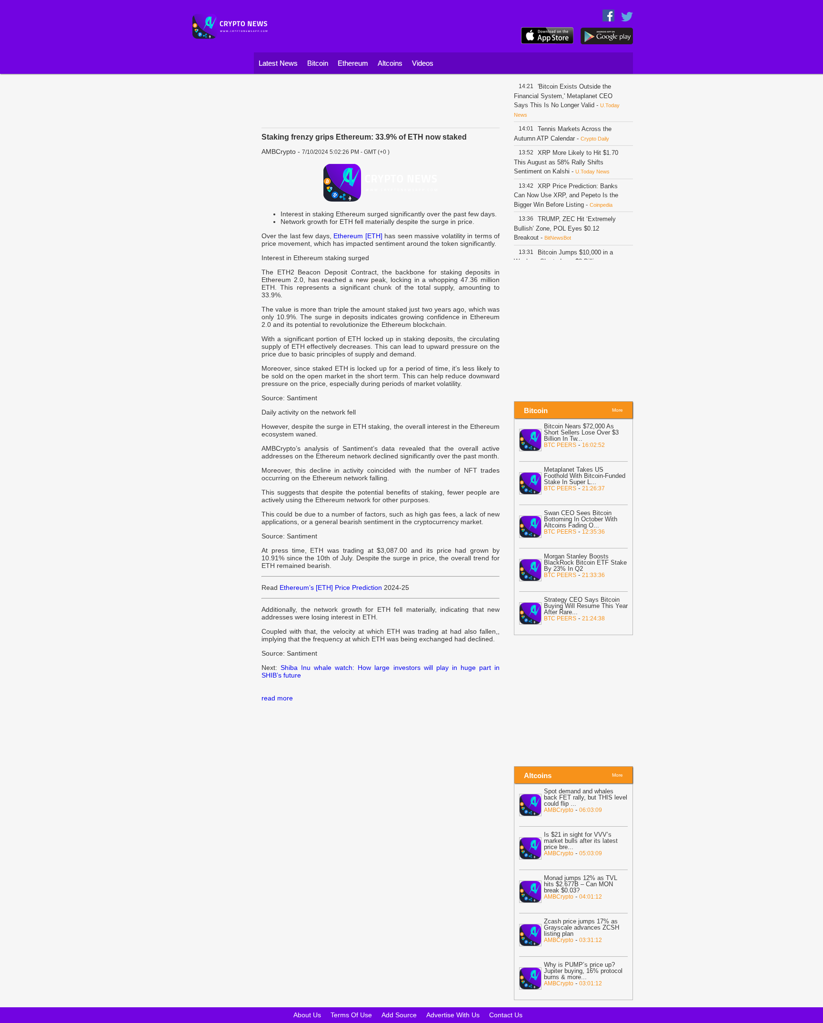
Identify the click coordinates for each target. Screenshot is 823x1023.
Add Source (399, 1015)
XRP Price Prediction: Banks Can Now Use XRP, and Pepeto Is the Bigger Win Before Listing (566, 195)
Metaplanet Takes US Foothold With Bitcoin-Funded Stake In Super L (584, 476)
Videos (422, 63)
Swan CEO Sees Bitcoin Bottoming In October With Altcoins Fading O (580, 519)
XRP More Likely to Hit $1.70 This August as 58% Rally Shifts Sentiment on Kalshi (566, 162)
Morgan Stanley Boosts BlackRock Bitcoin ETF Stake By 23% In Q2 (585, 562)
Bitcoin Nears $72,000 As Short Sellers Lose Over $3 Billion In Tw (581, 432)
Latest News (278, 63)
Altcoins (390, 63)
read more (277, 698)
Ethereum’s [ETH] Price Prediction (331, 587)
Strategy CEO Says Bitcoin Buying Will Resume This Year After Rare (586, 606)
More (617, 410)
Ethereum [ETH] (357, 236)
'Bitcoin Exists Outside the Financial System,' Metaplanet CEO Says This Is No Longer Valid (563, 96)
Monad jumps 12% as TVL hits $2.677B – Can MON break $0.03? (580, 884)
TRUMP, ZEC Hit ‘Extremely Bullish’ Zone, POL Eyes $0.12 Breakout (565, 228)
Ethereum (353, 63)
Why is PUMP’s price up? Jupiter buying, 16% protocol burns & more (583, 971)
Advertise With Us (453, 1015)
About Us (307, 1015)
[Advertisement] (218, 222)
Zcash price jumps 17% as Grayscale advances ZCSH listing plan (581, 927)
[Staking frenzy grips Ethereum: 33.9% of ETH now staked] (380, 182)
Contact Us (505, 1015)
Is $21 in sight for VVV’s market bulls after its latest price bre (581, 841)
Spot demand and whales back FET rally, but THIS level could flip (585, 797)
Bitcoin (317, 63)
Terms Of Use (351, 1015)
